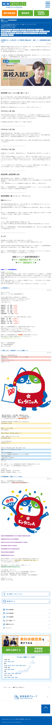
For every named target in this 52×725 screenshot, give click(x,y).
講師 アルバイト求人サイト (14, 687)
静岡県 (9, 669)
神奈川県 (9, 665)
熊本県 (12, 677)
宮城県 (9, 661)
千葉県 (17, 665)
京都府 (12, 673)
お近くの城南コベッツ (10, 620)
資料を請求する (13, 650)
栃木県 (24, 665)
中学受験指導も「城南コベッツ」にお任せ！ (12, 476)
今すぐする (26, 262)
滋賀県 (16, 673)
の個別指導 (9, 609)
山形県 (12, 661)
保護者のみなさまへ (10, 624)
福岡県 (9, 677)
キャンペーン (8, 627)
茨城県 (20, 665)
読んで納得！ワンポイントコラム (14, 594)
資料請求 (25, 13)
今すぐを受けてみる (26, 260)
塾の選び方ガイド (11, 601)
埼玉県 (13, 665)
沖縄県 (16, 677)
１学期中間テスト (5, 288)
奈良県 (19, 673)
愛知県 (12, 669)
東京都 (5, 665)
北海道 (5, 661)
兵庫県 (5, 673)
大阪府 (9, 673)
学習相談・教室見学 (41, 13)
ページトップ (46, 710)
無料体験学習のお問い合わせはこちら (11, 338)
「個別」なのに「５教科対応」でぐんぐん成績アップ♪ (14, 350)
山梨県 (5, 669)
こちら (17, 472)
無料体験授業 (9, 13)
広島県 (5, 677)
